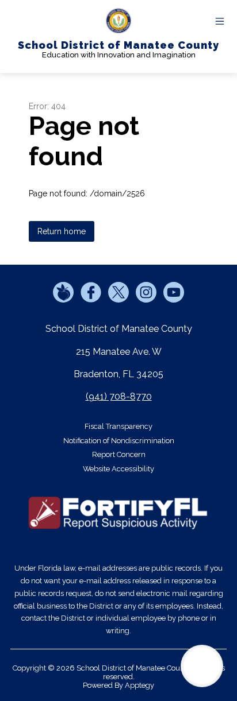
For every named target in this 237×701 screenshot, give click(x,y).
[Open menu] (219, 21)
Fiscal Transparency (118, 426)
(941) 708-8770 (119, 396)
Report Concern (119, 454)
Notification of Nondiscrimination (118, 440)
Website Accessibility (118, 468)
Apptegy (139, 685)
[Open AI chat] (202, 666)
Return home (61, 231)
